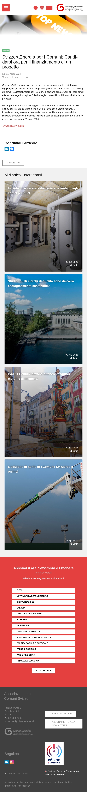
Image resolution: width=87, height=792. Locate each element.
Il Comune (22, 620)
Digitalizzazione (25, 602)
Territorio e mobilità (28, 631)
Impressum (10, 786)
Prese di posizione (26, 649)
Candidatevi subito (14, 126)
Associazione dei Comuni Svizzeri (34, 637)
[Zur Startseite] (71, 7)
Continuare (43, 670)
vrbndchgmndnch (21, 721)
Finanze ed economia (28, 661)
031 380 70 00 (15, 718)
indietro (14, 162)
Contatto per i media (18, 773)
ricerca (36, 8)
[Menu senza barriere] (42, 8)
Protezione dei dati (14, 782)
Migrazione (23, 625)
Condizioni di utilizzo (63, 782)
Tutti (19, 590)
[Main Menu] (6, 7)
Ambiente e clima (26, 655)
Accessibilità (24, 786)
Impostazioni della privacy (38, 782)
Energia (6, 50)
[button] (6, 7)
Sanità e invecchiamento (30, 614)
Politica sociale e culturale (32, 643)
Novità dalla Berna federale (32, 596)
